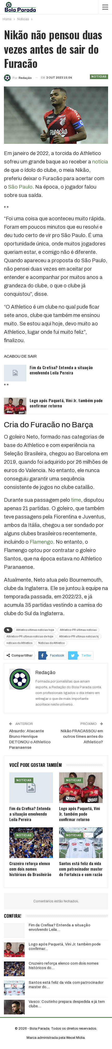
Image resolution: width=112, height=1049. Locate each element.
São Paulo (20, 187)
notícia (100, 162)
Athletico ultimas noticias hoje (35, 630)
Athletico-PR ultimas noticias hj (79, 636)
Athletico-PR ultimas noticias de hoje (30, 636)
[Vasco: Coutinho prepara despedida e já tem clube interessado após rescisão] (14, 1007)
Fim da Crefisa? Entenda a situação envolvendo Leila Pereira (61, 369)
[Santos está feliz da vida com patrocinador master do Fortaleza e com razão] (81, 842)
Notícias (99, 76)
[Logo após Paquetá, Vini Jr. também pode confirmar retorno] (15, 406)
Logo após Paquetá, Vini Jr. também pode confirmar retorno (66, 402)
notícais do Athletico (19, 643)
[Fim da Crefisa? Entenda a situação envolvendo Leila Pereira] (15, 373)
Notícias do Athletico (51, 643)
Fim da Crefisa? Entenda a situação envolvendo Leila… (59, 927)
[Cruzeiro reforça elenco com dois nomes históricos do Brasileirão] (31, 842)
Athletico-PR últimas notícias (78, 630)
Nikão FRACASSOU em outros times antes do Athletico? (82, 736)
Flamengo (41, 542)
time (76, 500)
